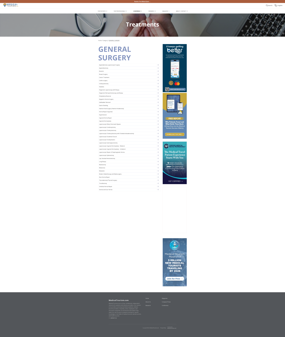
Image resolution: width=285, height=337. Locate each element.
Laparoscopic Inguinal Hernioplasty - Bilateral (112, 146)
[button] (102, 11)
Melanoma (102, 168)
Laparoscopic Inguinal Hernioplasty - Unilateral (112, 149)
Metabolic (102, 171)
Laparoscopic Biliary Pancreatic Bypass (110, 124)
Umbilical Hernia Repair (105, 186)
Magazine (164, 298)
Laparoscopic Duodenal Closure (108, 136)
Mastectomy (102, 164)
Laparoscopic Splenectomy (106, 155)
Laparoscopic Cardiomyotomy (107, 127)
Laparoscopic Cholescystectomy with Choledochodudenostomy (116, 133)
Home (100, 40)
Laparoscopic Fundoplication (107, 140)
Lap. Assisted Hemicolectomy (107, 158)
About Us (148, 302)
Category (105, 40)
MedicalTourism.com (154, 328)
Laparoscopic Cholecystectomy (107, 130)
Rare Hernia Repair (104, 177)
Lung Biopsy (102, 161)
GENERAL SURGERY (114, 40)
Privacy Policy (163, 328)
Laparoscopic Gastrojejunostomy (108, 143)
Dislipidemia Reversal (105, 96)
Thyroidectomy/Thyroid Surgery (108, 180)
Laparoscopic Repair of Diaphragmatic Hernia (112, 152)
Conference (165, 305)
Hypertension (103, 115)
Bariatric (101, 71)
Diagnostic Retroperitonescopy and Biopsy (111, 93)
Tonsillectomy (103, 183)
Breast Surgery (103, 74)
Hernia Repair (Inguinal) (105, 112)
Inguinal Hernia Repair (105, 118)
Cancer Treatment (104, 77)
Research (148, 305)
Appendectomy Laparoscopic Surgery (109, 65)
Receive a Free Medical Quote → (142, 1)
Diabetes (101, 87)
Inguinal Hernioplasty (105, 121)
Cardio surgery (103, 80)
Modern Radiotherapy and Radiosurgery (110, 174)
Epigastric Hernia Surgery (106, 99)
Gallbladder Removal (104, 102)
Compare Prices (166, 302)
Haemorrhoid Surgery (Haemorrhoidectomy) (111, 108)
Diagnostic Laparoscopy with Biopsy (109, 90)
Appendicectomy (103, 68)
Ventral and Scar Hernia (105, 189)
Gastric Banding (103, 105)
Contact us (113, 318)
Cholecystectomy (103, 83)
